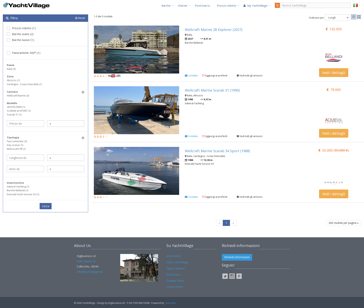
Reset (81, 18)
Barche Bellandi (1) (17, 190)
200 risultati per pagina (343, 223)
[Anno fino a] (65, 169)
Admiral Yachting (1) (18, 186)
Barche (166, 5)
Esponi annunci (175, 268)
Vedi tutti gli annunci (250, 75)
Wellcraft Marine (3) (18, 95)
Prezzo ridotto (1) (24, 28)
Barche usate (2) (23, 34)
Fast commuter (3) (17, 141)
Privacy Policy (174, 286)
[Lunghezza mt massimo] (65, 157)
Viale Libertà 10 (86, 261)
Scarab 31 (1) (14, 114)
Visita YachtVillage (177, 262)
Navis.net (171, 303)
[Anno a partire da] (25, 169)
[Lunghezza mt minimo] (25, 157)
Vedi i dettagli (333, 72)
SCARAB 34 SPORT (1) (19, 110)
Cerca (45, 206)
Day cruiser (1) (15, 145)
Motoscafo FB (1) (16, 148)
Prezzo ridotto (226, 5)
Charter (183, 5)
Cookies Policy (175, 280)
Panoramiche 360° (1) (26, 53)
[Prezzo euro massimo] (65, 123)
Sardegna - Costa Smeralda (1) (24, 84)
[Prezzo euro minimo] (25, 123)
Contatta (192, 75)
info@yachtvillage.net (90, 272)
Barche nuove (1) (23, 40)
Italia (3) (11, 69)
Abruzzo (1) (13, 80)
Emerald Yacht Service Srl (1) (23, 194)
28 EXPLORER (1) (16, 107)
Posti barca (202, 5)
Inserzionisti (173, 256)
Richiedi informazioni (237, 257)
